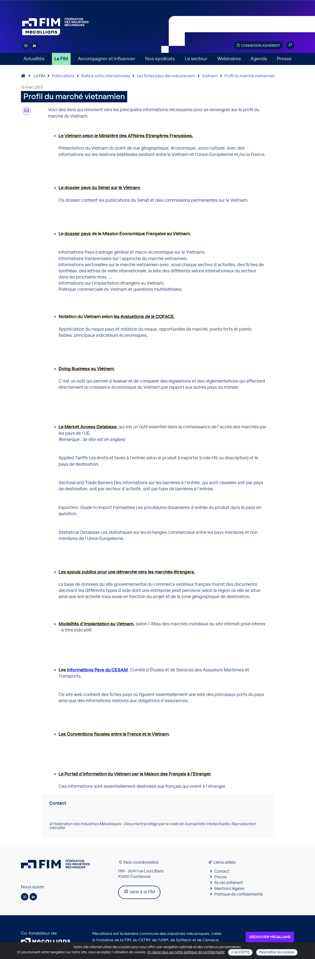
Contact (221, 871)
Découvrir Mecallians (269, 937)
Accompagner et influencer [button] (106, 59)
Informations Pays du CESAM (97, 670)
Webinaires (229, 59)
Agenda (259, 59)
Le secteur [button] (196, 59)
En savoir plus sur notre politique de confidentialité (186, 952)
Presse (284, 59)
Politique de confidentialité (238, 894)
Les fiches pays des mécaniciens (166, 76)
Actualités (34, 59)
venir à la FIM (141, 892)
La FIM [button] (61, 59)
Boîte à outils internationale (105, 76)
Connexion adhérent (260, 45)
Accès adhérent (228, 883)
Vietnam (210, 76)
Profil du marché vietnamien (249, 76)
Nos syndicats (160, 59)
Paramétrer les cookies (277, 952)
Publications (63, 76)
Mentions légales (229, 889)
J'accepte (240, 952)
